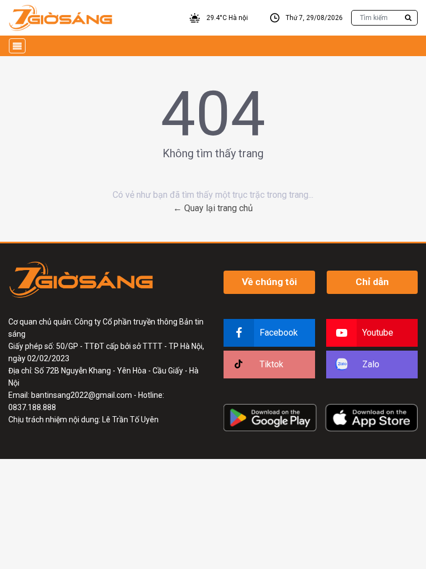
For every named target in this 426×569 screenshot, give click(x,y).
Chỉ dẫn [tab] (372, 281)
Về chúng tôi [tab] (269, 281)
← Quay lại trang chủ (213, 208)
